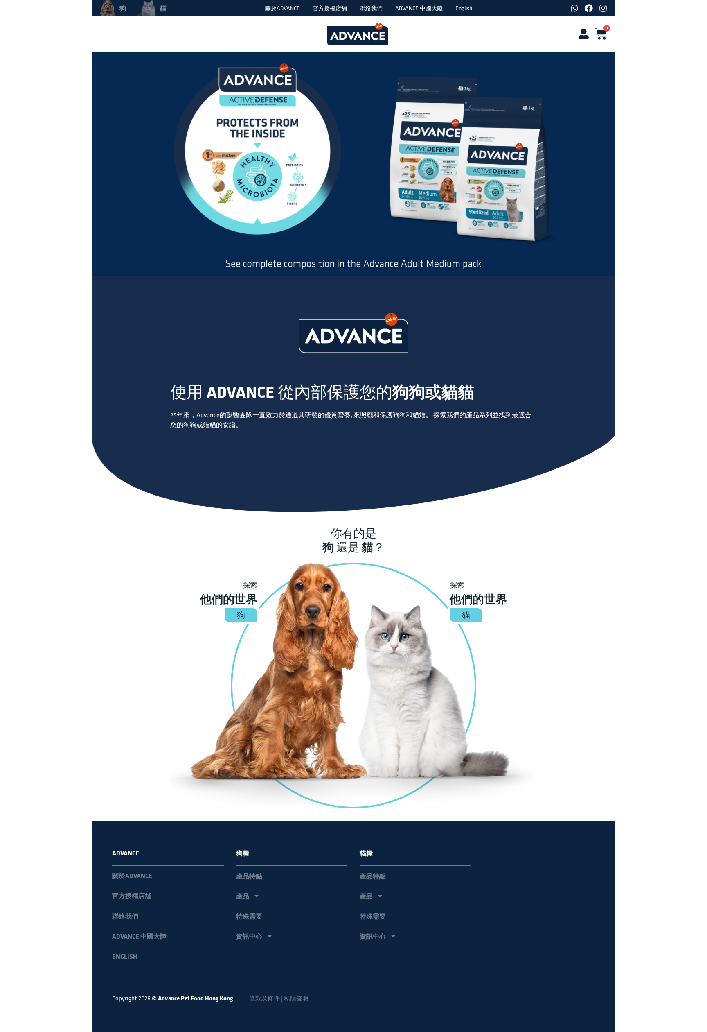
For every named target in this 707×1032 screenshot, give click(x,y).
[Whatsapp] (574, 8)
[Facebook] (589, 8)
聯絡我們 (371, 8)
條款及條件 (264, 998)
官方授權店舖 (330, 8)
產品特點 (249, 876)
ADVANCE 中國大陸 (419, 8)
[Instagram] (603, 8)
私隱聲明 (296, 998)
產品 (242, 896)
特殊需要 (249, 916)
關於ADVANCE (282, 8)
